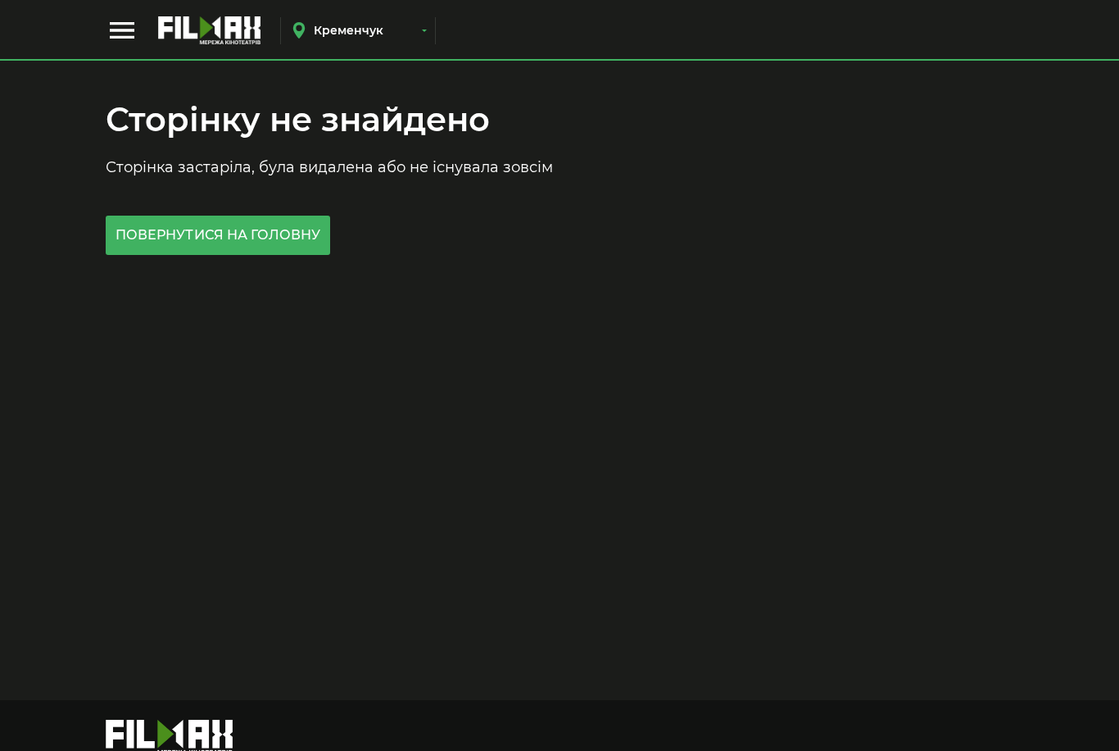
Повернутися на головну (218, 235)
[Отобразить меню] (122, 30)
